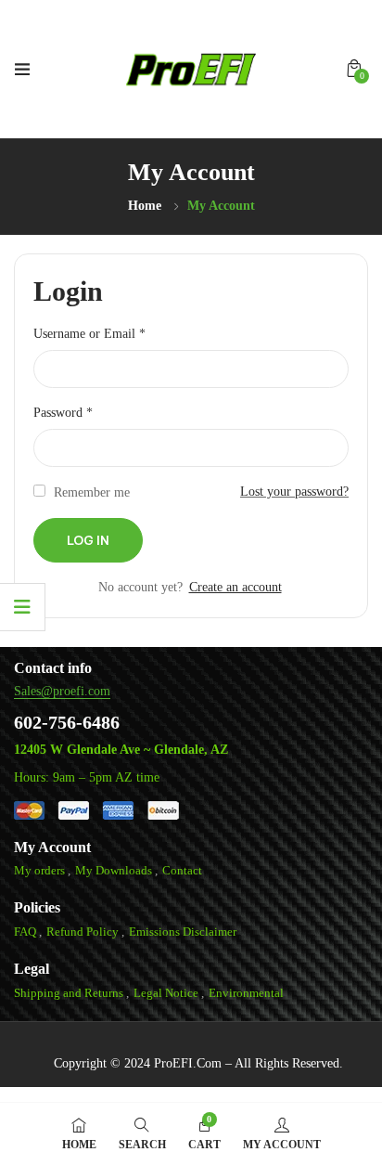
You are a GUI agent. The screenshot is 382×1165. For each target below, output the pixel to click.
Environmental (246, 993)
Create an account (235, 587)
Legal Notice (166, 993)
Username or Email (89, 334)
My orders (39, 870)
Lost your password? (294, 491)
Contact (182, 870)
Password (63, 413)
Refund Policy (82, 931)
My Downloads (113, 870)
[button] (354, 68)
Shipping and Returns (68, 993)
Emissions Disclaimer (182, 931)
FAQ (25, 931)
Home (144, 206)
